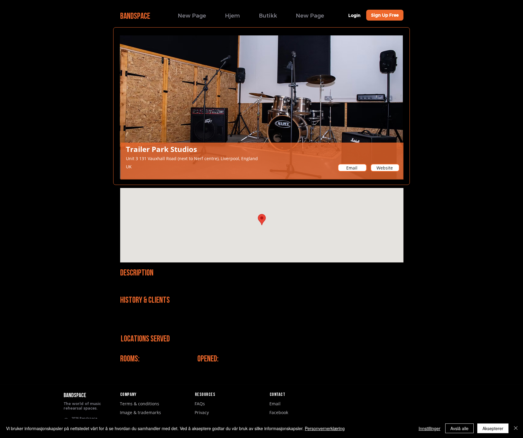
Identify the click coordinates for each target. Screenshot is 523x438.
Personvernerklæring (325, 428)
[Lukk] (515, 428)
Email (275, 404)
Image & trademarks (140, 412)
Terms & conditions (139, 404)
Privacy (202, 412)
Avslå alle (459, 428)
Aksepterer (492, 428)
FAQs (200, 404)
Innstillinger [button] (429, 428)
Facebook (278, 412)
